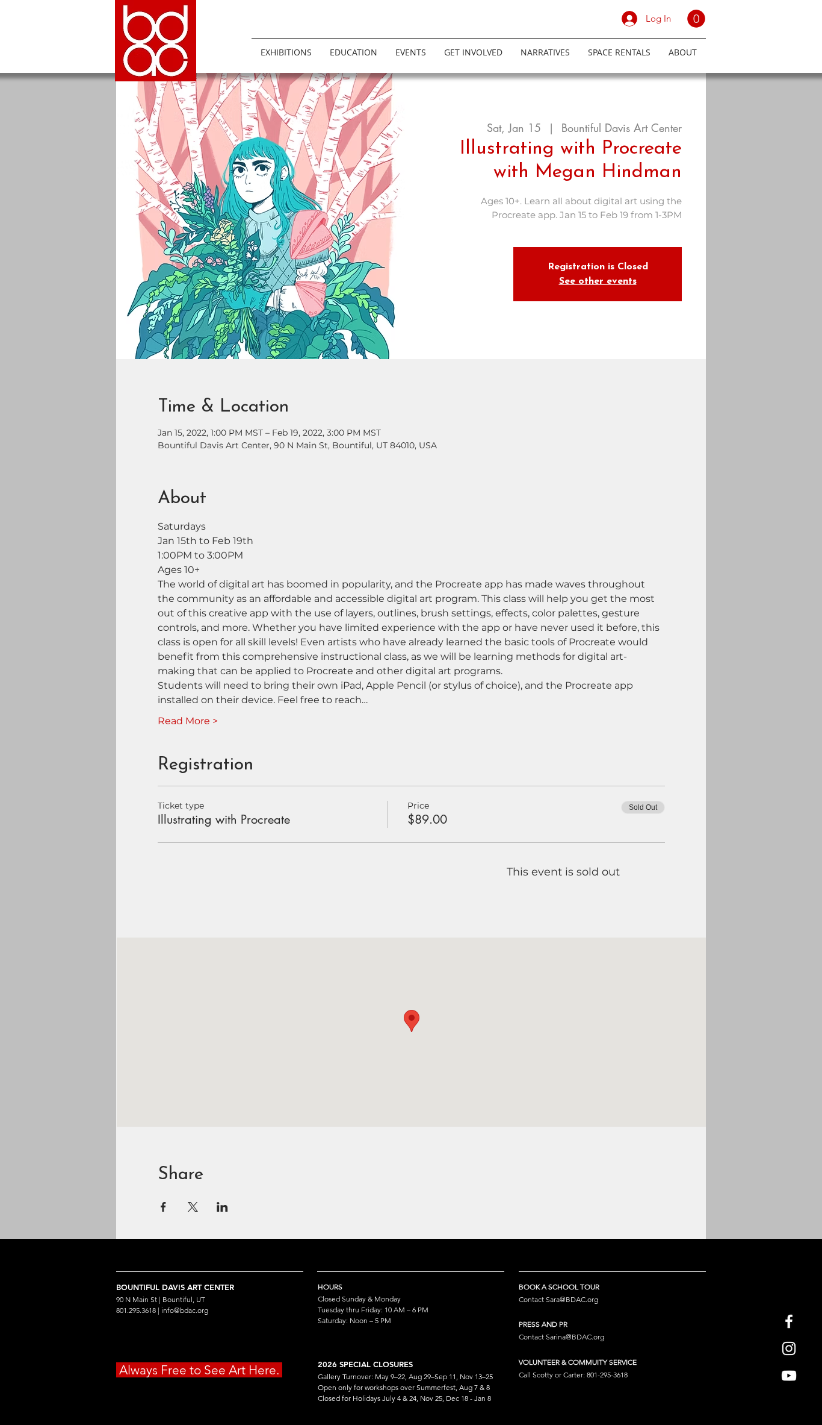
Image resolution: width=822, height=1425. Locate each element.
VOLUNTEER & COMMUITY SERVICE (578, 1362)
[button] (696, 19)
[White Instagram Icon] (789, 1348)
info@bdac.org (184, 1310)
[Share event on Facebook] (163, 1207)
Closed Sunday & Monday (359, 1298)
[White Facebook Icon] (789, 1321)
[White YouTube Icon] (789, 1376)
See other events (598, 281)
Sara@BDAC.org (572, 1299)
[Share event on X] (193, 1207)
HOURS (330, 1286)
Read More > (188, 721)
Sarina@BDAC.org (575, 1336)
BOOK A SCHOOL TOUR (559, 1286)
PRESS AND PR (543, 1324)
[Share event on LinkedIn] (222, 1207)
